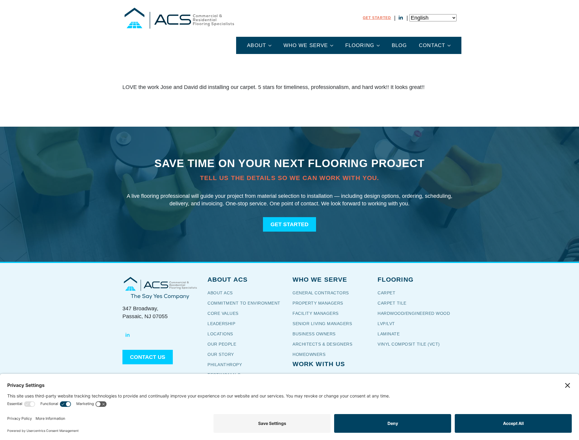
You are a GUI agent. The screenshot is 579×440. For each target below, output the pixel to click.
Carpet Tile (392, 303)
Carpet (386, 292)
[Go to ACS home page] (160, 284)
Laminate (389, 333)
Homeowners (309, 354)
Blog (399, 45)
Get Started (377, 18)
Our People (222, 344)
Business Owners (314, 333)
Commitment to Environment (243, 303)
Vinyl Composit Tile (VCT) (409, 344)
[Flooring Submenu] (380, 45)
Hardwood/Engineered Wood (414, 313)
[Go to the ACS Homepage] (179, 18)
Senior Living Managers (322, 323)
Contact (432, 45)
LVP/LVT (386, 323)
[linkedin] (401, 18)
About (256, 45)
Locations (220, 333)
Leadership (221, 323)
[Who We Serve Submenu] (333, 45)
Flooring (359, 45)
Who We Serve (305, 45)
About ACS (220, 292)
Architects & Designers (322, 344)
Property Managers (318, 303)
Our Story (224, 354)
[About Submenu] (271, 45)
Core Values (223, 313)
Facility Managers (316, 313)
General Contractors (325, 292)
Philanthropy (224, 364)
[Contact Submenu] (451, 45)
